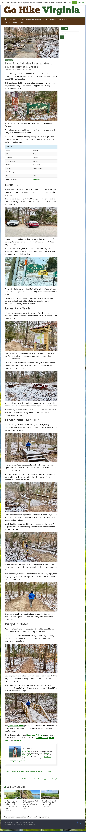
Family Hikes (9, 60)
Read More (81, 2)
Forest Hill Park (42, 738)
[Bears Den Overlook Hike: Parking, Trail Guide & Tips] (50, 791)
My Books (21, 19)
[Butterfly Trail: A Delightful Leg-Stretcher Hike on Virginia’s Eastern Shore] (13, 791)
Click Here (36, 179)
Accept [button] (74, 2)
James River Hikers (16, 725)
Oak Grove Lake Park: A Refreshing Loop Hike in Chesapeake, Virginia (31, 803)
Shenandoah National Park (14, 23)
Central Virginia (28, 69)
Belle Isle (17, 740)
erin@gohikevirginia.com (17, 761)
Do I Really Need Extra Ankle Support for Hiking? (40, 779)
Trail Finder (52, 19)
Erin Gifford (20, 69)
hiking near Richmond (35, 735)
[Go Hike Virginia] (6, 19)
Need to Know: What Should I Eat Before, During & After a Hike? (28, 771)
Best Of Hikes (62, 19)
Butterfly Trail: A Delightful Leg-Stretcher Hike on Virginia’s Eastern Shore (11, 804)
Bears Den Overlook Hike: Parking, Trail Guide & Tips (49, 803)
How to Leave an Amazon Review (36, 19)
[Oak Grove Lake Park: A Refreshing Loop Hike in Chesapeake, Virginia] (31, 791)
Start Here (12, 19)
